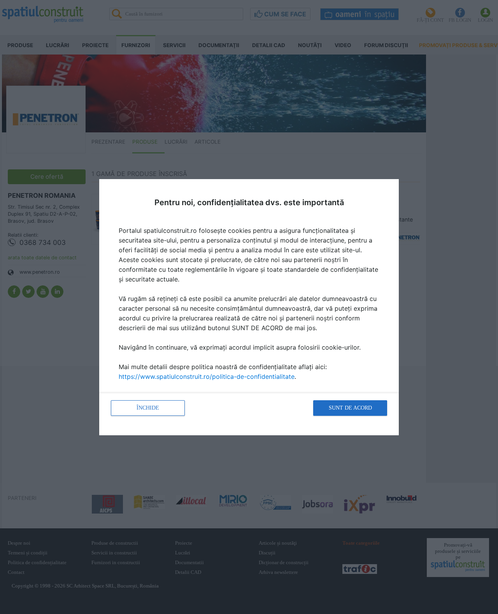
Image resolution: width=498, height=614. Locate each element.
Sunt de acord (350, 408)
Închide (148, 408)
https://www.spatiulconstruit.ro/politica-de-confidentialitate (207, 376)
